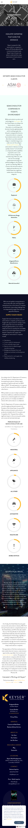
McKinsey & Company (12, 145)
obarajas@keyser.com (14, 784)
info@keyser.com (14, 774)
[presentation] (3, 85)
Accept (19, 822)
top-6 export (17, 121)
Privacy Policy (9, 819)
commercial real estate (7, 655)
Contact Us (16, 682)
